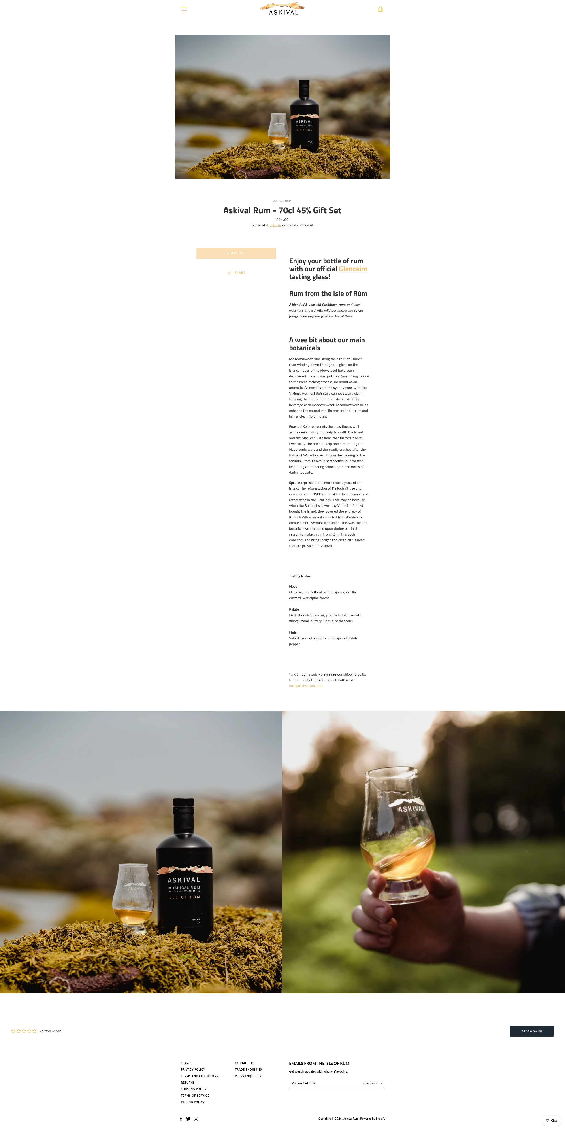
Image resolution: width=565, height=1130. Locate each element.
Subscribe (370, 1083)
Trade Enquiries (248, 1069)
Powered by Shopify (372, 1118)
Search (187, 1063)
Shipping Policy (194, 1089)
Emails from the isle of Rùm (319, 1063)
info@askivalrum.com (305, 685)
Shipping (275, 225)
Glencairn (353, 268)
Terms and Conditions (199, 1076)
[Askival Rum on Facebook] (181, 1118)
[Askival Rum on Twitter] (188, 1118)
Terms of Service (195, 1095)
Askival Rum (351, 1118)
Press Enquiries (248, 1076)
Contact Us (244, 1063)
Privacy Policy (193, 1069)
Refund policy (193, 1102)
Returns (188, 1082)
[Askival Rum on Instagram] (196, 1118)
